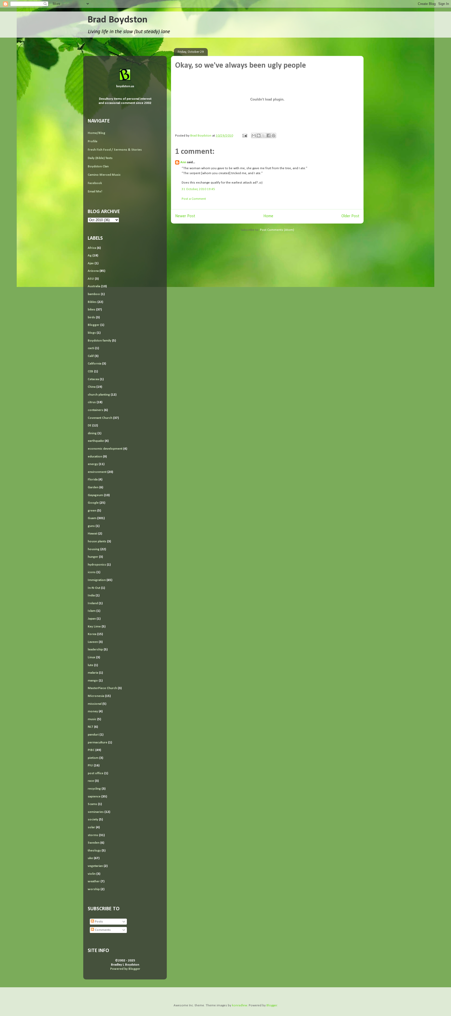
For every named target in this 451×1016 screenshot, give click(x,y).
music (92, 719)
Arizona (93, 271)
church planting (99, 394)
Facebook (95, 183)
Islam (92, 611)
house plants (97, 541)
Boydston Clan (98, 166)
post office (95, 773)
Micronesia (96, 696)
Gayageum (95, 495)
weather (94, 881)
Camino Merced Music (104, 175)
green (92, 510)
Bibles (92, 302)
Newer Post (185, 216)
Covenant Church (100, 418)
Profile (92, 141)
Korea (92, 634)
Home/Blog (96, 133)
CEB (90, 371)
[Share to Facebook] (268, 135)
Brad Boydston (117, 20)
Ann (183, 162)
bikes (91, 309)
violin (92, 874)
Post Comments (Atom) (277, 230)
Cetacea (93, 379)
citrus (92, 402)
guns (91, 526)
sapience (94, 796)
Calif (91, 356)
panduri (93, 734)
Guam (92, 518)
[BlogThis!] (258, 135)
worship (94, 889)
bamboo (94, 294)
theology (94, 850)
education (95, 456)
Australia (94, 286)
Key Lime (94, 626)
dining (92, 433)
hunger (93, 557)
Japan (92, 618)
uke (90, 858)
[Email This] (253, 135)
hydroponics (97, 564)
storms (93, 835)
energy (93, 464)
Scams (92, 804)
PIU (90, 765)
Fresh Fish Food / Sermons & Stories (115, 149)
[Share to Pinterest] (273, 135)
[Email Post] (244, 135)
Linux (91, 657)
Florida (93, 479)
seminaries (96, 812)
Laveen (93, 642)
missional (95, 704)
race (91, 781)
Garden (93, 487)
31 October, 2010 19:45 (198, 189)
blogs (92, 332)
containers (95, 410)
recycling (94, 788)
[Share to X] (263, 135)
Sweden (93, 842)
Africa (92, 248)
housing (93, 549)
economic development (105, 448)
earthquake (96, 441)
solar (91, 827)
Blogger (93, 325)
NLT (90, 727)
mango (93, 680)
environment (97, 472)
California (94, 363)
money (93, 711)
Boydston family (99, 340)
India (91, 595)
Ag (90, 255)
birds (91, 317)
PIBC (91, 750)
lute (90, 665)
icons (92, 572)
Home (268, 216)
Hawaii (92, 533)
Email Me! (95, 191)
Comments (102, 930)
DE (89, 425)
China (92, 387)
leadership (95, 649)
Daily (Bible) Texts (100, 158)
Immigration (97, 580)
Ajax (91, 263)
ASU (91, 278)
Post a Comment (194, 199)
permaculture (97, 742)
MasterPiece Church (102, 688)
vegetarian (95, 866)
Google (93, 502)
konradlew (239, 1005)
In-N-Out (94, 588)
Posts (98, 921)
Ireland (93, 603)
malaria (93, 672)
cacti (91, 348)
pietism (93, 758)
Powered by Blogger (125, 969)
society (93, 819)
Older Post (350, 216)
